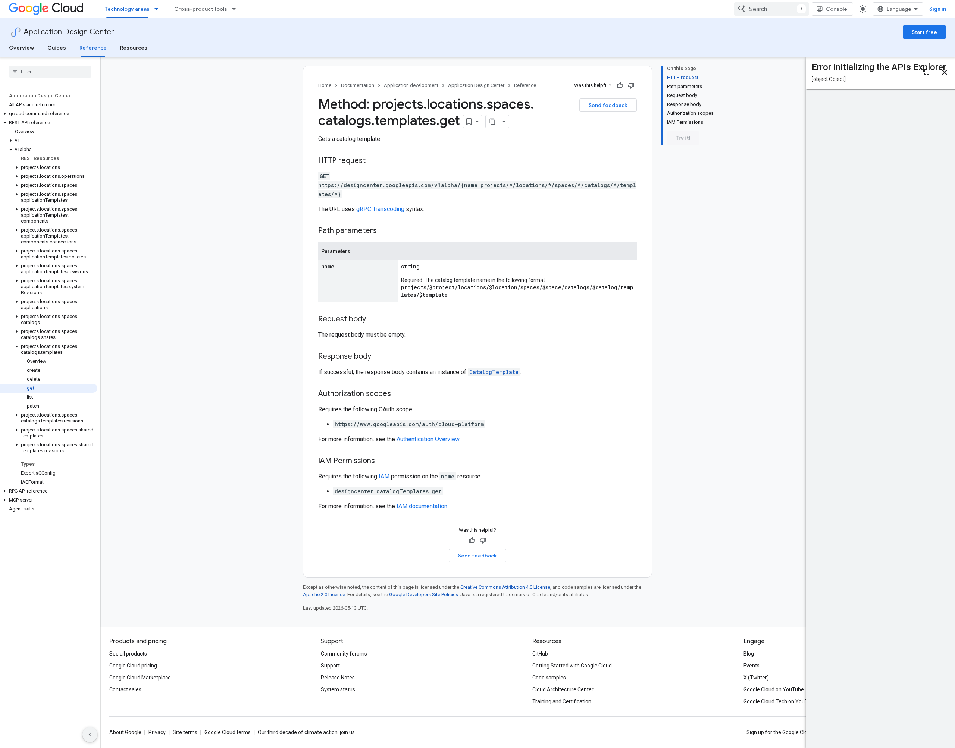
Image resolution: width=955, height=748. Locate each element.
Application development (411, 85)
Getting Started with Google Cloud (572, 666)
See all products (128, 654)
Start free (924, 32)
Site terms (185, 732)
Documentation (357, 85)
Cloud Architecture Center (563, 689)
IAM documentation (422, 506)
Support (330, 666)
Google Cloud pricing (133, 666)
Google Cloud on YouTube (773, 689)
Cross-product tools (200, 9)
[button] (48, 113)
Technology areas (127, 9)
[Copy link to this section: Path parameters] (384, 231)
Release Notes (338, 678)
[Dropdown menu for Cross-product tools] (236, 9)
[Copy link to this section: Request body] (373, 319)
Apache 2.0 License (324, 594)
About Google (125, 732)
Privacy (157, 732)
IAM (384, 476)
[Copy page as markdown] (492, 121)
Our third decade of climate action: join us (306, 732)
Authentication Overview (428, 439)
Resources (133, 47)
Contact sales (125, 689)
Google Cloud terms (227, 732)
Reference (93, 47)
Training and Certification (561, 701)
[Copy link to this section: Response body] (378, 356)
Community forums (344, 654)
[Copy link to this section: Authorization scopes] (398, 394)
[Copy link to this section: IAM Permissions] (382, 461)
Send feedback (608, 105)
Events (751, 666)
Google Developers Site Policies (423, 594)
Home (324, 85)
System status (338, 689)
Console (836, 9)
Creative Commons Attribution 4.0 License (505, 587)
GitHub (540, 654)
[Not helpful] (631, 85)
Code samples (549, 678)
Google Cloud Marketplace (140, 678)
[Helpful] (620, 85)
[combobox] (771, 9)
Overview (21, 47)
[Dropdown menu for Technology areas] (158, 9)
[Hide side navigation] (89, 734)
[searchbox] (50, 72)
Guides (56, 47)
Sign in (937, 9)
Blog (748, 654)
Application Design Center (69, 32)
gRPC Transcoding (380, 209)
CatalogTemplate (494, 371)
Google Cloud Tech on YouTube (780, 701)
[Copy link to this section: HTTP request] (373, 161)
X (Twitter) (756, 678)
